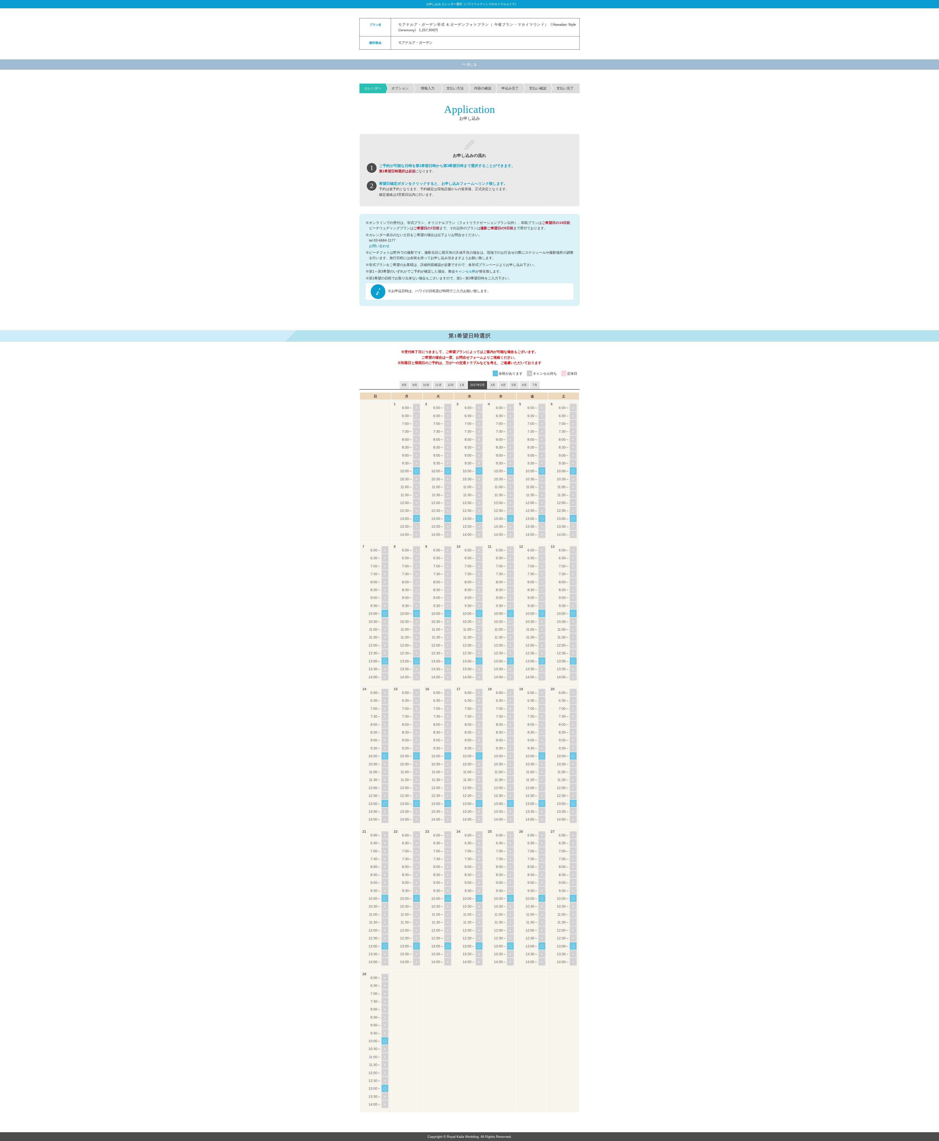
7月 (535, 385)
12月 (450, 385)
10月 (426, 385)
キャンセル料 (465, 271)
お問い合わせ (379, 246)
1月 (462, 385)
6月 (524, 385)
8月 (404, 385)
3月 (493, 385)
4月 (503, 385)
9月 (415, 385)
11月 (438, 385)
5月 (514, 385)
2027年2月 (477, 385)
